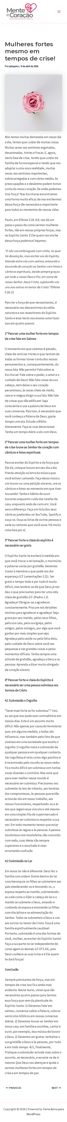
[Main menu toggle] (59, 11)
